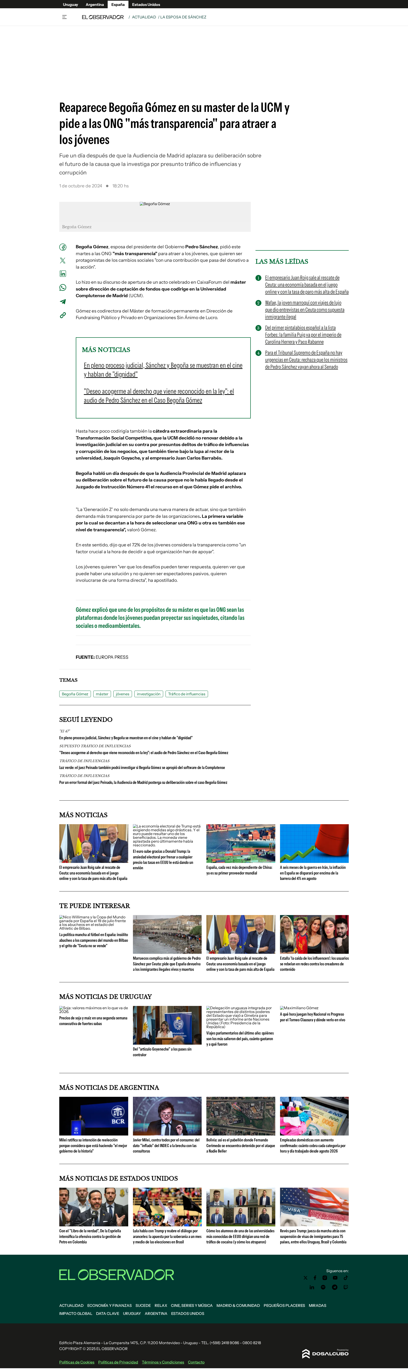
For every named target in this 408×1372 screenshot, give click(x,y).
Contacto (196, 1362)
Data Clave (107, 1313)
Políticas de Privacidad (118, 1362)
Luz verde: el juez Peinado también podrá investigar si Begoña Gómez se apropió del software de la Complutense (142, 767)
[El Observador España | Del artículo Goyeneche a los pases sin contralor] (167, 1042)
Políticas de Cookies (76, 1362)
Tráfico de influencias (186, 694)
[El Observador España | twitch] (346, 1287)
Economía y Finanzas (109, 1305)
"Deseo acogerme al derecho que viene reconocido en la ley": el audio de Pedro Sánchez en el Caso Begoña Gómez (143, 753)
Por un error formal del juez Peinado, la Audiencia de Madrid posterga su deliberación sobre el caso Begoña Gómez (143, 782)
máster (102, 694)
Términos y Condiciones (163, 1362)
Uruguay (70, 4)
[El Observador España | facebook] (315, 1278)
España (118, 4)
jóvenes (122, 694)
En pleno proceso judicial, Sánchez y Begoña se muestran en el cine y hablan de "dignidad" (126, 738)
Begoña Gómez (75, 694)
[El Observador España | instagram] (325, 1278)
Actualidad (144, 17)
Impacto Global (75, 1313)
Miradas (317, 1305)
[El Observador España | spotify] (323, 1287)
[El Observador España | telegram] (334, 1287)
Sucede (143, 1305)
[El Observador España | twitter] (305, 1278)
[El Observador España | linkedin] (312, 1287)
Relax (161, 1305)
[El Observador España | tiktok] (346, 1278)
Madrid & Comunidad (238, 1305)
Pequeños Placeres (284, 1305)
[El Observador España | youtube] (335, 1278)
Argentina (95, 4)
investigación (149, 694)
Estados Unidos (146, 4)
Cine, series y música (192, 1305)
